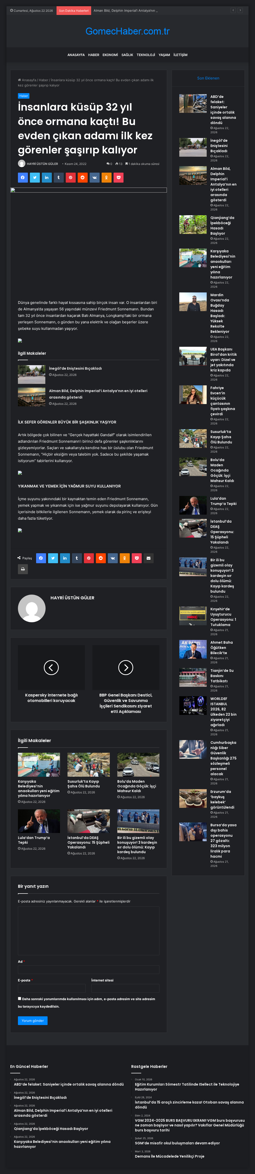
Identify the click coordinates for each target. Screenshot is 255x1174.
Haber (93, 55)
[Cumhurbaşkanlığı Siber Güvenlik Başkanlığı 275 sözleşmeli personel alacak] (193, 749)
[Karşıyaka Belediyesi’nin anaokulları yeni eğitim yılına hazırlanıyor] (39, 765)
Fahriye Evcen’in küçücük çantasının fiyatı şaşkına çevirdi (222, 400)
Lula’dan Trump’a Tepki (34, 840)
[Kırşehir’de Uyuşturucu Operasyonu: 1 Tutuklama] (193, 616)
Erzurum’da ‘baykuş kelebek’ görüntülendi (222, 799)
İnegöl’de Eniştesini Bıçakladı (75, 368)
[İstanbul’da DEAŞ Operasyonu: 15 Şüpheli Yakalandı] (88, 821)
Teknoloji (146, 55)
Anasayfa (76, 55)
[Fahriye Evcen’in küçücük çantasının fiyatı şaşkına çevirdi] (193, 394)
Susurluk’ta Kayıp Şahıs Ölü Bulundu (83, 784)
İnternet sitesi (102, 980)
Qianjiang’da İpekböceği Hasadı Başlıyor (222, 225)
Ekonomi (110, 55)
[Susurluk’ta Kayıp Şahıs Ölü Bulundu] (88, 765)
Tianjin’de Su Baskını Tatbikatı (222, 676)
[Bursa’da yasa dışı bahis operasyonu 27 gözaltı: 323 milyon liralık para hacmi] (193, 832)
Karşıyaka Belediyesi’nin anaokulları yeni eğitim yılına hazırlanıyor (39, 788)
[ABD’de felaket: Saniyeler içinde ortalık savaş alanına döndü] (193, 103)
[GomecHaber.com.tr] (127, 31)
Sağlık (127, 55)
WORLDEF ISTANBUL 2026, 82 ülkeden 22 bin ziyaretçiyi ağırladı (223, 711)
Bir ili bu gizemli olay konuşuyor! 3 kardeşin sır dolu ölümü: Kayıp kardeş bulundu (137, 844)
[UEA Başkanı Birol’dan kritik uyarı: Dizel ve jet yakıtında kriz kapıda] (193, 356)
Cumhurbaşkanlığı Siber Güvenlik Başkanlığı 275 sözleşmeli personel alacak (223, 758)
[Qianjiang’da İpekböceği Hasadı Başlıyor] (193, 224)
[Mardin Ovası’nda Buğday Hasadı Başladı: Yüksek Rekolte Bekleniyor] (193, 301)
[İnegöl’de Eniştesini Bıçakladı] (31, 374)
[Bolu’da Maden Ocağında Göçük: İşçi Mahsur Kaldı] (138, 765)
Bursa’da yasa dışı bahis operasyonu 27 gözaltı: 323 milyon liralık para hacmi (223, 841)
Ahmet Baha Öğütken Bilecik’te (221, 647)
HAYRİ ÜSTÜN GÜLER (42, 164)
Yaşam (164, 55)
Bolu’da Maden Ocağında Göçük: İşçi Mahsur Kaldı (136, 786)
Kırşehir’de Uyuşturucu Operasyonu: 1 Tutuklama (223, 617)
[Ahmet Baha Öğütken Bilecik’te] (193, 649)
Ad (21, 962)
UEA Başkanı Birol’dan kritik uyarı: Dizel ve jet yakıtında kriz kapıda (223, 360)
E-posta (25, 980)
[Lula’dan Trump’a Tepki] (39, 821)
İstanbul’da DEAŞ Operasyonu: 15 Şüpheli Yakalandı (88, 842)
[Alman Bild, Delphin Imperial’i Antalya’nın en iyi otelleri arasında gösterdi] (31, 397)
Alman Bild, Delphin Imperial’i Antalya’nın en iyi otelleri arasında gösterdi (149, 10)
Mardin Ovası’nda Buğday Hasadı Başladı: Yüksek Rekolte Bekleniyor (219, 313)
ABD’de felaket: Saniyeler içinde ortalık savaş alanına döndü (223, 109)
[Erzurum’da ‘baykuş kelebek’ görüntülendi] (193, 798)
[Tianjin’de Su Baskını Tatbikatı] (193, 677)
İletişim (181, 55)
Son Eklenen (208, 78)
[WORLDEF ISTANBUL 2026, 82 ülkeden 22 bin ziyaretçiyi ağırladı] (193, 705)
